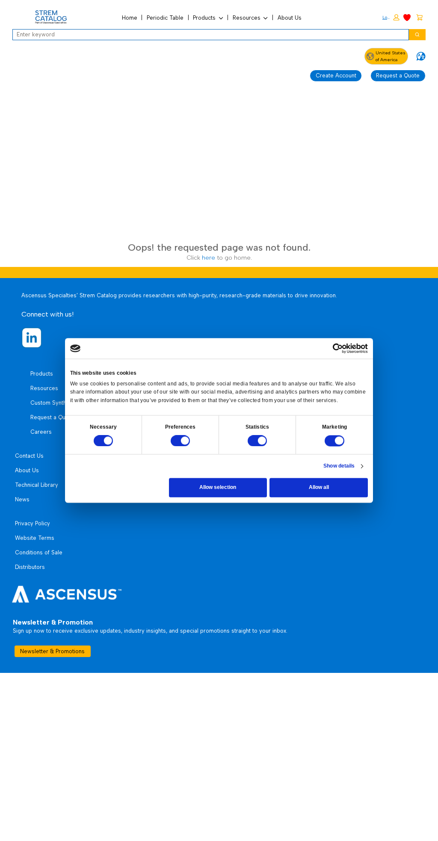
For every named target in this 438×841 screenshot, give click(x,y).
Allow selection (217, 487)
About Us (290, 18)
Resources (246, 18)
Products (204, 18)
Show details (339, 466)
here (208, 257)
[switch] (180, 441)
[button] (390, 17)
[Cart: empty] (419, 17)
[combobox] (208, 35)
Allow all (319, 487)
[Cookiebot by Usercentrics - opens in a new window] (338, 348)
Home (129, 18)
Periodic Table (165, 18)
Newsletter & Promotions (52, 651)
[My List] (407, 17)
